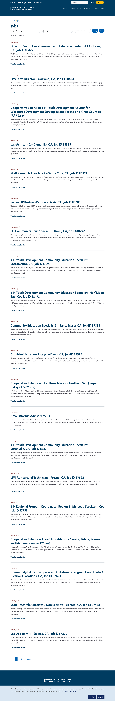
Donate (100, 2)
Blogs (24, 3)
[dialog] (57, 693)
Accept (100, 697)
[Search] (87, 2)
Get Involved (88, 9)
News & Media (99, 9)
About (65, 9)
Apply (95, 31)
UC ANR (13, 21)
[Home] (22, 8)
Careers (12, 3)
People (19, 3)
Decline (92, 697)
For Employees (37, 3)
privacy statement (70, 691)
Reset (101, 31)
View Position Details (18, 64)
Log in (92, 2)
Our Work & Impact (75, 9)
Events (29, 3)
